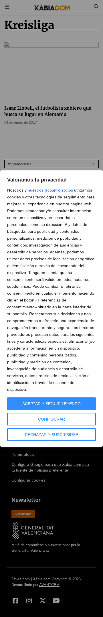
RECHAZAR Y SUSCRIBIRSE (51, 434)
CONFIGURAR (51, 419)
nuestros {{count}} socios (50, 190)
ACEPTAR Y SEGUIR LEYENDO (51, 403)
